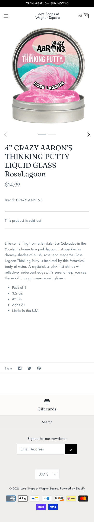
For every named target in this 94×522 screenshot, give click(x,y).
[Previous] (5, 134)
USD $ (43, 474)
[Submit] (71, 449)
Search (47, 422)
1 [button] (42, 134)
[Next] (88, 134)
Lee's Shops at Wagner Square (39, 488)
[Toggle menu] (6, 16)
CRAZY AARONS (29, 200)
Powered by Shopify (72, 488)
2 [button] (52, 134)
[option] (47, 77)
